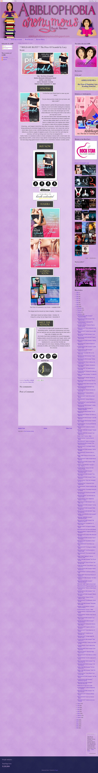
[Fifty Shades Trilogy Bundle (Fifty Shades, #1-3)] (92, 175)
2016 (77, 724)
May (78, 709)
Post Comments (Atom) (29, 431)
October (79, 312)
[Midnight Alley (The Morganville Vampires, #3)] (78, 244)
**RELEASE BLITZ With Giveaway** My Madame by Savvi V (85, 521)
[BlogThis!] (39, 380)
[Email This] (37, 380)
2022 (77, 300)
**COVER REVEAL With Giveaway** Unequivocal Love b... (84, 350)
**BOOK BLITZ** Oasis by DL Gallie (84, 685)
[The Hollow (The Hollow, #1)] (85, 220)
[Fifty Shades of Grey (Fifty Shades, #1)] (85, 174)
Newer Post (21, 428)
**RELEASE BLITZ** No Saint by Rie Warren (86, 529)
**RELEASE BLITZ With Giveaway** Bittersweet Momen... (84, 581)
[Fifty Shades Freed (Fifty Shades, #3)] (85, 186)
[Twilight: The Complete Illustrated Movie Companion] (78, 207)
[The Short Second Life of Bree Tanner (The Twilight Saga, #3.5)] (85, 209)
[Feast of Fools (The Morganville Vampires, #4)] (92, 233)
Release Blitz (31, 382)
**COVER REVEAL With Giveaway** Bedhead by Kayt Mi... (84, 680)
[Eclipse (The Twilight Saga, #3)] (92, 186)
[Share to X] (40, 380)
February (79, 715)
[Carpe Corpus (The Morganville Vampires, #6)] (85, 244)
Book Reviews (29, 39)
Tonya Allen (5, 57)
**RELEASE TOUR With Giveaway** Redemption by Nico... (84, 518)
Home (6, 39)
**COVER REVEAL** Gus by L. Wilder (85, 609)
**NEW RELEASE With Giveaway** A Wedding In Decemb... (85, 409)
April (78, 711)
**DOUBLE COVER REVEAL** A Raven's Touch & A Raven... (85, 607)
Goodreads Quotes (92, 753)
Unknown (5, 59)
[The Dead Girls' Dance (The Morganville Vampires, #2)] (78, 255)
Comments (5, 48)
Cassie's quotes (90, 734)
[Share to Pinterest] (43, 380)
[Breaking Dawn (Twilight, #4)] (85, 197)
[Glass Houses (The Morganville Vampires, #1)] (85, 233)
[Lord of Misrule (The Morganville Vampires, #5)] (92, 244)
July (78, 705)
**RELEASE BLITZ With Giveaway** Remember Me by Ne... (84, 683)
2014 (77, 727)
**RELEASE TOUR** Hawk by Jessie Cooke (86, 584)
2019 (77, 306)
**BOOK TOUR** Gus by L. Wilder (84, 436)
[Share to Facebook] (41, 380)
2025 (77, 294)
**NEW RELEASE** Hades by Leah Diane (86, 441)
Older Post (69, 428)
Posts (4, 46)
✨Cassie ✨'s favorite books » (90, 258)
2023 (77, 298)
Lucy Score (25, 382)
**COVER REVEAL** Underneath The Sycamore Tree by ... (85, 322)
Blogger (56, 770)
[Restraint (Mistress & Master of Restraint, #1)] (78, 173)
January (79, 717)
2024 (77, 296)
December (79, 308)
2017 (77, 722)
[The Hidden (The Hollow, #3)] (78, 232)
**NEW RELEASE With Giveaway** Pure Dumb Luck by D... (85, 444)
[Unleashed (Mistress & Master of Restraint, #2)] (85, 253)
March (78, 713)
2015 (77, 725)
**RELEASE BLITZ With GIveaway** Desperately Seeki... (84, 471)
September (79, 314)
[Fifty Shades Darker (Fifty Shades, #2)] (78, 186)
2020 (77, 304)
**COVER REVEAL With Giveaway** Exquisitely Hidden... (84, 316)
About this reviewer (16, 39)
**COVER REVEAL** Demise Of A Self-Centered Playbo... (85, 468)
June (78, 707)
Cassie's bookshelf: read (82, 163)
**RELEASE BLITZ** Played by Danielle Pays (86, 586)
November (79, 310)
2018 (77, 720)
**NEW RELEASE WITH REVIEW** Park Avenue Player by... (85, 387)
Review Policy (40, 39)
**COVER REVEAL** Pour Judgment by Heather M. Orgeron (85, 499)
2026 (77, 292)
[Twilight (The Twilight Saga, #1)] (78, 198)
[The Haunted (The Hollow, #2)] (92, 220)
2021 (77, 302)
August (79, 703)
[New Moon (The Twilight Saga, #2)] (92, 197)
